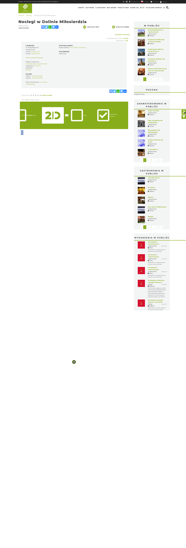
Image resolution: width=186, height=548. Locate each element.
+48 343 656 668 (36, 76)
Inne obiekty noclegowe (78, 47)
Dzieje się (134, 7)
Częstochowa (152, 100)
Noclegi (28, 70)
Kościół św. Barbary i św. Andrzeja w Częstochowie (156, 61)
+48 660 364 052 (37, 78)
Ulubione (155, 1)
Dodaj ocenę (47, 95)
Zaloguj (164, 1)
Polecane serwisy (154, 7)
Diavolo (150, 209)
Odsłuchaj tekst (93, 27)
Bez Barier (111, 7)
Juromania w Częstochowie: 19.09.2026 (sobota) (155, 269)
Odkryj (81, 7)
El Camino (151, 200)
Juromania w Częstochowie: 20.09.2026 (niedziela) (156, 282)
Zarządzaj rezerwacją (122, 34)
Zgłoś (125, 38)
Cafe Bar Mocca (154, 190)
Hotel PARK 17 (153, 162)
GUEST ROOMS (153, 123)
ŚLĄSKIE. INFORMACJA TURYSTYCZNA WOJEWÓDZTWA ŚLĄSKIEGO (38, 1)
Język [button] (146, 1)
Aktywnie (90, 7)
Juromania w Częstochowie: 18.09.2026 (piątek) (155, 256)
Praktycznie (123, 7)
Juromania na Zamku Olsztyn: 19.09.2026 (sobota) (155, 314)
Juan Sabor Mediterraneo (157, 219)
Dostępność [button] (135, 1)
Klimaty (150, 229)
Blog (142, 7)
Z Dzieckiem (100, 7)
